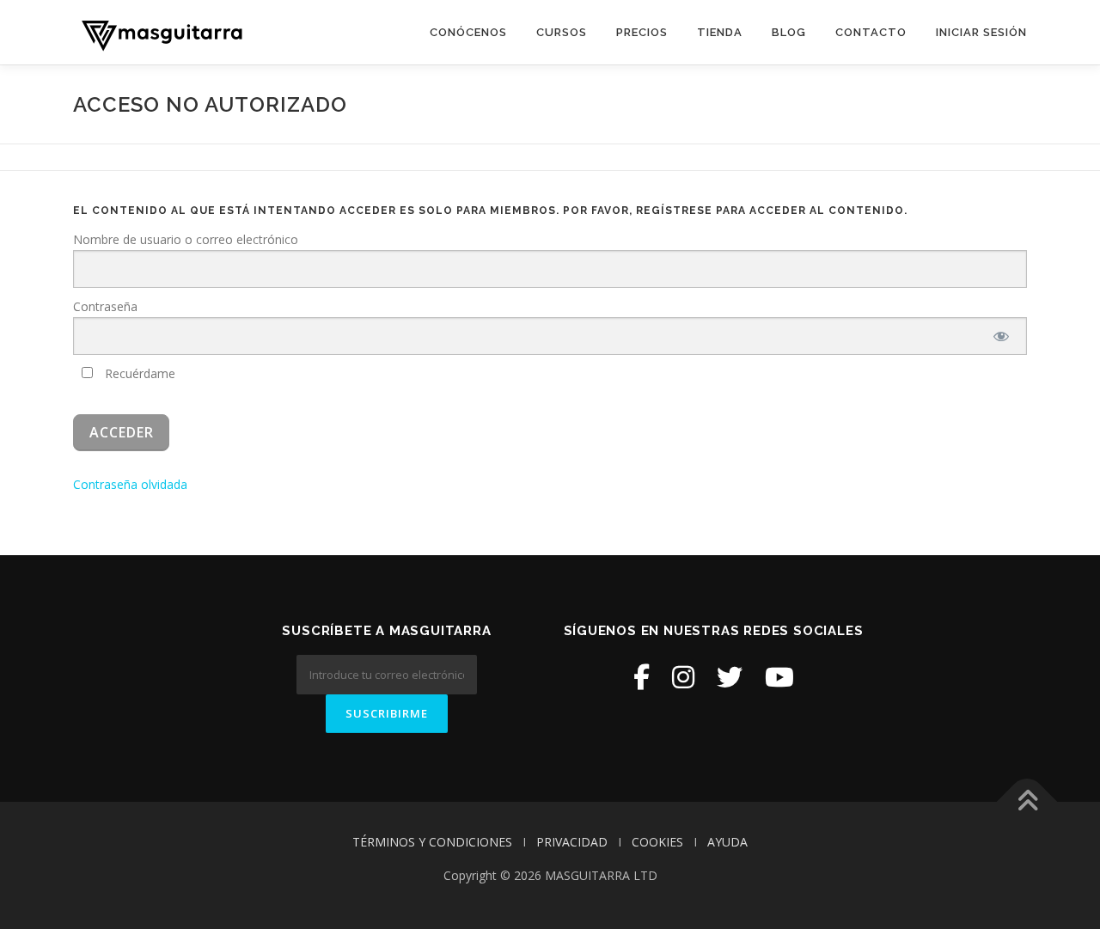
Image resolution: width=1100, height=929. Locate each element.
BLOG (789, 32)
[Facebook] (641, 676)
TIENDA (719, 32)
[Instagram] (683, 676)
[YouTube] (779, 676)
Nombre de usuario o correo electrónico (185, 239)
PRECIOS (642, 32)
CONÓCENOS (468, 32)
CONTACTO (871, 32)
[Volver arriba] (1027, 802)
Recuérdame (138, 373)
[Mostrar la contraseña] (1001, 336)
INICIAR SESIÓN (981, 32)
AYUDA (727, 842)
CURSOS (561, 32)
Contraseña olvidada (130, 484)
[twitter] (729, 676)
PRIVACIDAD (572, 842)
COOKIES (657, 842)
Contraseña (105, 306)
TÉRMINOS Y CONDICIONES (432, 842)
